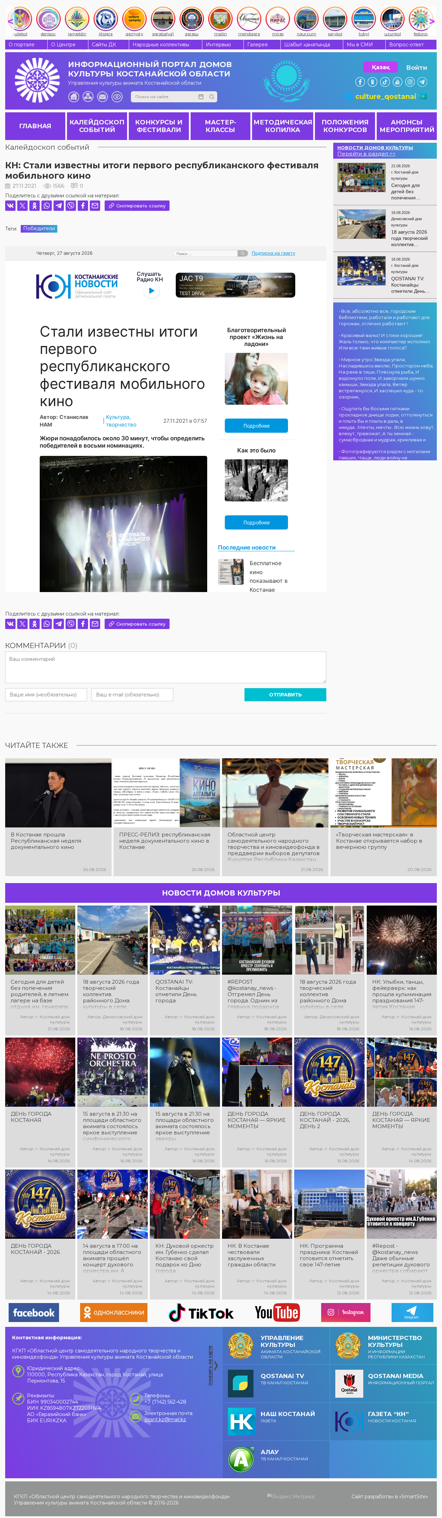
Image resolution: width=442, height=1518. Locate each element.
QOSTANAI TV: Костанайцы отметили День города (175, 991)
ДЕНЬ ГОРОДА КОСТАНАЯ (31, 1117)
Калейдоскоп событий (47, 147)
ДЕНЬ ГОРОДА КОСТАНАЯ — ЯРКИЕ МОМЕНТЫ (257, 1120)
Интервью (218, 44)
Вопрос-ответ (406, 44)
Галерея (257, 44)
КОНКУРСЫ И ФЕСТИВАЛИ (158, 126)
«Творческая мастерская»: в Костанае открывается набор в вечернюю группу (379, 841)
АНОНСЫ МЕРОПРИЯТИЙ (406, 126)
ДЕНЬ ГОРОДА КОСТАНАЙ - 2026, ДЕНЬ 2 (325, 1120)
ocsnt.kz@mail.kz (165, 1419)
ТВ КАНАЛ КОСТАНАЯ (284, 1378)
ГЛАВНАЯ (35, 126)
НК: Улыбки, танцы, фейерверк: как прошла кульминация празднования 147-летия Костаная (401, 994)
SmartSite (414, 1496)
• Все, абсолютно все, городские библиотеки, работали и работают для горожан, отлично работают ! (384, 317)
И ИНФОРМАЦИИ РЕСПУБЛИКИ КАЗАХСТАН (396, 1346)
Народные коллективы (161, 44)
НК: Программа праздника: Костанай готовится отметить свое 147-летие (329, 1255)
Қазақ (381, 67)
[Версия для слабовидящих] (117, 96)
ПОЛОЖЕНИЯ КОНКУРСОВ (344, 126)
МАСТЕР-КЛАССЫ (220, 126)
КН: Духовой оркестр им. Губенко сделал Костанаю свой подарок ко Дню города (184, 1258)
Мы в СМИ (360, 44)
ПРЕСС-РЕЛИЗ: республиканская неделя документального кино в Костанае (164, 841)
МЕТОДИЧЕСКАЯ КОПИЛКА (282, 126)
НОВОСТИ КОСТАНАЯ (392, 1417)
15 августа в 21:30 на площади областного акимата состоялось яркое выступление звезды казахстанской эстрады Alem (184, 1126)
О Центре (63, 44)
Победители (39, 228)
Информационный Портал (401, 1378)
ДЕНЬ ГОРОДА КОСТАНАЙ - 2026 (35, 1249)
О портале (22, 44)
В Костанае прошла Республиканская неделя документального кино (46, 841)
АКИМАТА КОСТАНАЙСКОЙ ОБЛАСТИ (290, 1346)
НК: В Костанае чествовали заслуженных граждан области (252, 1255)
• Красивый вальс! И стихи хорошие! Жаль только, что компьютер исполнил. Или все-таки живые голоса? (385, 341)
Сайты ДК (104, 44)
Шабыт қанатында (307, 44)
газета (288, 1417)
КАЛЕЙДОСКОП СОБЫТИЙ (96, 126)
